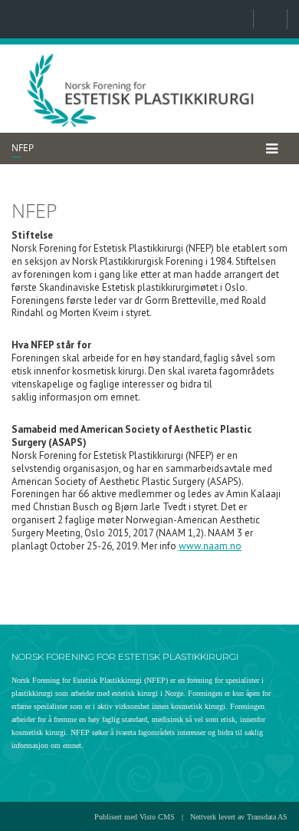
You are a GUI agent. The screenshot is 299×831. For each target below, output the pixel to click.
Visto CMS (157, 817)
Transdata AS (267, 817)
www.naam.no (210, 545)
